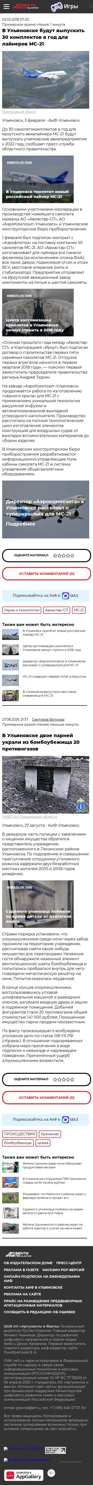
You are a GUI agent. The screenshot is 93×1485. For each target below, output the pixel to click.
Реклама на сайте (22, 1294)
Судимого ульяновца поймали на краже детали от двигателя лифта (53, 1211)
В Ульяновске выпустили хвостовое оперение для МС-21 (49, 693)
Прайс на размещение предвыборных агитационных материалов (43, 1303)
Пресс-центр (69, 1263)
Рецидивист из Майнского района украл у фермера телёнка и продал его (54, 1196)
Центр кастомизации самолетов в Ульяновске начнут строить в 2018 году (52, 648)
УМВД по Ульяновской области (29, 817)
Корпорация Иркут (19, 112)
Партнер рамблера (70, 1461)
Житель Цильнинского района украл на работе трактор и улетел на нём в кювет (53, 1226)
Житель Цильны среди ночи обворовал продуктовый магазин (52, 1165)
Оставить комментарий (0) (46, 574)
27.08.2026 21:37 (15, 719)
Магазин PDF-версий (63, 1270)
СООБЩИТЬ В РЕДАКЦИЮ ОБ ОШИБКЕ (39, 1312)
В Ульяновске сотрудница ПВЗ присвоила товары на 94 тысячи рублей (54, 1180)
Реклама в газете (21, 1270)
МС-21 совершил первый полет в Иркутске (54, 676)
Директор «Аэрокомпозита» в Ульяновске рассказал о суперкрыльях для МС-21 (45, 508)
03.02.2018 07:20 (15, 19)
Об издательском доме (28, 1263)
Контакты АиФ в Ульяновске (33, 1287)
